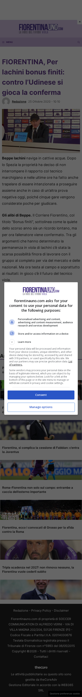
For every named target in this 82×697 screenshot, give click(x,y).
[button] (41, 342)
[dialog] (41, 348)
